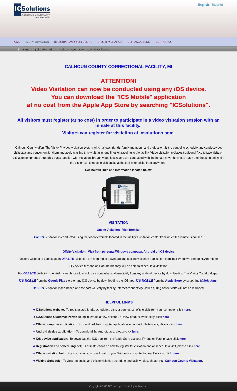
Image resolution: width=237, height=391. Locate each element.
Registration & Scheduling (73, 41)
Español (217, 5)
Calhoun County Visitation (183, 360)
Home (16, 41)
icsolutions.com (156, 132)
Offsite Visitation (110, 41)
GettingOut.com (139, 41)
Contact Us (164, 41)
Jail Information (37, 41)
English (204, 5)
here (187, 309)
